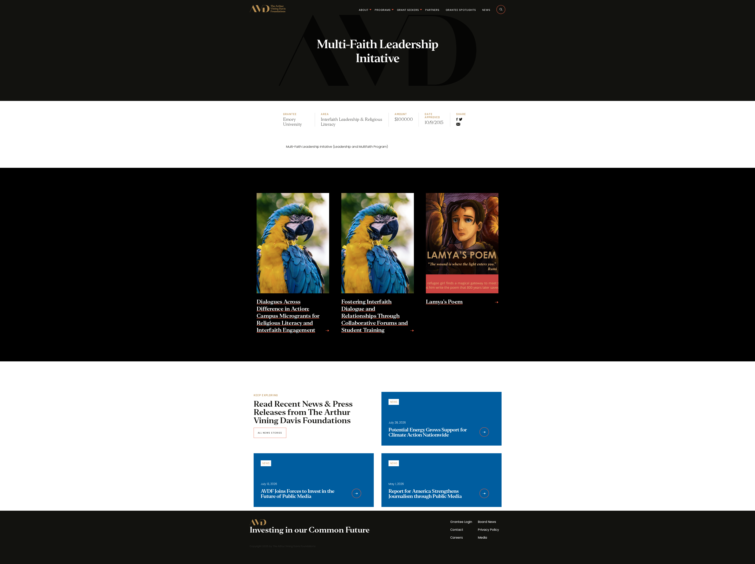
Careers (456, 537)
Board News (487, 522)
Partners (432, 10)
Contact (456, 529)
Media (482, 537)
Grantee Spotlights (461, 10)
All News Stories (270, 432)
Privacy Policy (488, 529)
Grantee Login (461, 522)
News (486, 10)
